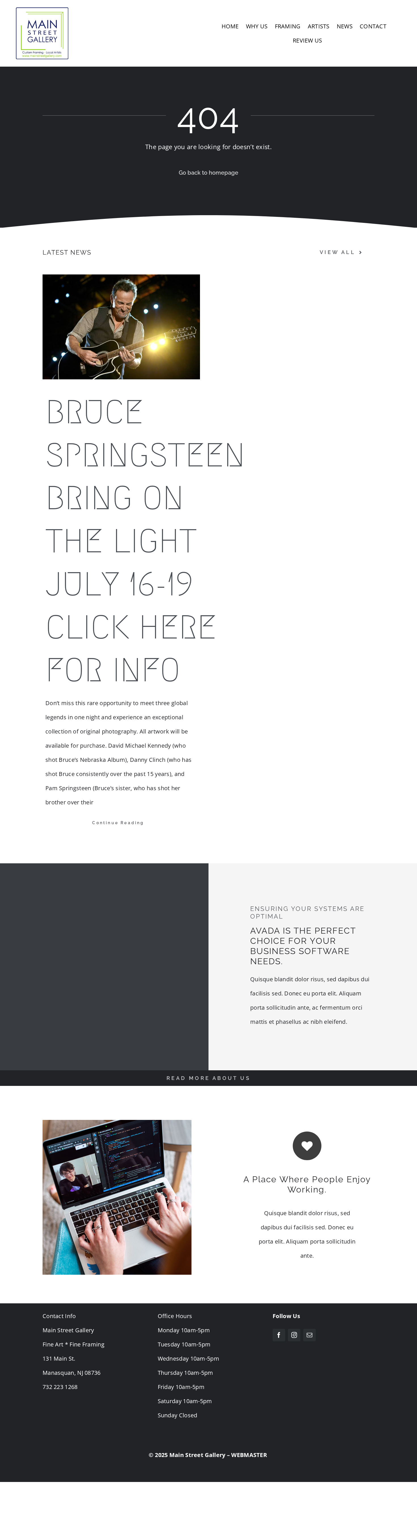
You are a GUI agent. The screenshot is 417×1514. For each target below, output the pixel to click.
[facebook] (279, 1335)
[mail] (309, 1335)
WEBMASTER (249, 1455)
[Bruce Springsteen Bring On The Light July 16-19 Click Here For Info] (121, 326)
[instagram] (294, 1335)
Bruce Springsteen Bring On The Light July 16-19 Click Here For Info (145, 541)
